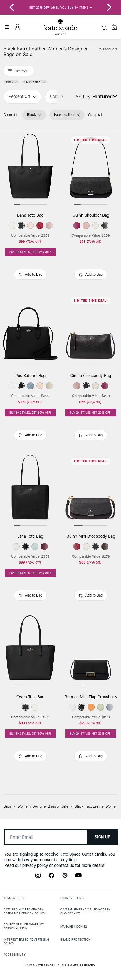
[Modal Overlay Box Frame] (60, 485)
